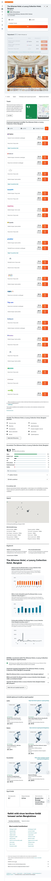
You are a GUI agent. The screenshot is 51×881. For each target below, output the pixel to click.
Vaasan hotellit (12, 834)
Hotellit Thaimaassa (27, 873)
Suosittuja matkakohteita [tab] (14, 821)
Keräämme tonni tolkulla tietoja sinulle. (17, 864)
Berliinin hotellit (31, 838)
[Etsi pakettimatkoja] (2, 14)
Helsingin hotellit (13, 829)
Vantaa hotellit (12, 831)
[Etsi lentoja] (2, 6)
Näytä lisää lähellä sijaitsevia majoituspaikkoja (39, 700)
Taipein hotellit (13, 833)
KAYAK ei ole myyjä (12, 861)
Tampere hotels (31, 842)
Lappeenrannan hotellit (33, 840)
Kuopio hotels (31, 846)
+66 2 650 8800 (11, 15)
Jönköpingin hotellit (32, 829)
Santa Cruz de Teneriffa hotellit (16, 840)
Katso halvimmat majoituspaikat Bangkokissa (39, 727)
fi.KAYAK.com (9, 873)
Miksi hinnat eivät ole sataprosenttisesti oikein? (18, 866)
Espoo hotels (12, 844)
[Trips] (2, 25)
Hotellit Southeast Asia (36, 873)
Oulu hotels (12, 842)
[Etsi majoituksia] (2, 9)
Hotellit (14, 873)
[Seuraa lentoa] (2, 21)
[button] (2, 2)
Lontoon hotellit (31, 831)
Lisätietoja (10, 404)
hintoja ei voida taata (37, 857)
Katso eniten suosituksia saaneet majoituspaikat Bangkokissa (42, 758)
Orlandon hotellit (31, 836)
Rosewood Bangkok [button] (32, 775)
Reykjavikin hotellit (13, 836)
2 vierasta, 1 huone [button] (12, 23)
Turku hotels (30, 844)
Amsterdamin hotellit (32, 833)
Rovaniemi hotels (13, 846)
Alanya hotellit (12, 838)
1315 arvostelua (16, 12)
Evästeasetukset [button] (10, 410)
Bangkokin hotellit (10, 874)
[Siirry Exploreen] (2, 18)
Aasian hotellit (19, 873)
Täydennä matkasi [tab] (25, 821)
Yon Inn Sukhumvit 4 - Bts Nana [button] (14, 745)
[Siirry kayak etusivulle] (9, 2)
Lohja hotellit (30, 834)
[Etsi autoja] (2, 11)
